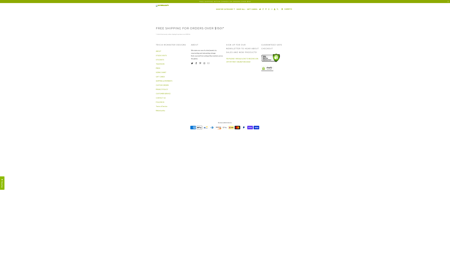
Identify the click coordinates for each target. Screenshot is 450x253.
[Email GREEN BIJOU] (208, 63)
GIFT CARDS (160, 77)
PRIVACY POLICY (162, 89)
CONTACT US (161, 98)
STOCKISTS (160, 60)
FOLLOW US (160, 102)
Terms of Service (161, 106)
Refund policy (160, 111)
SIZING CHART (161, 72)
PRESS (158, 68)
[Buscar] (278, 9)
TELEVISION (160, 64)
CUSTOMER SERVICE (163, 94)
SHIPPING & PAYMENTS (164, 81)
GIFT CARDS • (252, 9)
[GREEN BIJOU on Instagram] (204, 63)
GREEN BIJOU (227, 123)
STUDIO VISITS (161, 55)
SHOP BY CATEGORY (225, 9)
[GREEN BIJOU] (167, 6)
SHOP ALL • (241, 9)
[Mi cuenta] (275, 9)
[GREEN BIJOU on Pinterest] (200, 63)
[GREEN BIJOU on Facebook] (196, 63)
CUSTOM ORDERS (162, 85)
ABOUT (158, 51)
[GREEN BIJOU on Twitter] (192, 63)
